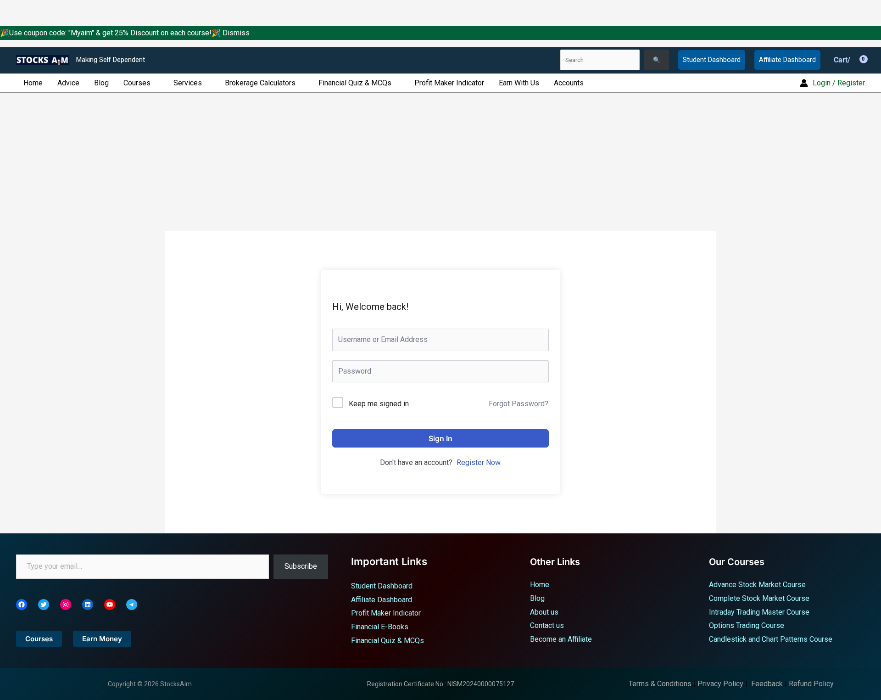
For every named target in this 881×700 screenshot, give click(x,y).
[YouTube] (109, 604)
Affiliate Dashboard (787, 60)
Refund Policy (811, 683)
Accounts (569, 82)
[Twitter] (43, 604)
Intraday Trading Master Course (759, 612)
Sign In (440, 438)
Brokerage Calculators (260, 82)
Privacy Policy (720, 683)
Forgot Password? (518, 403)
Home (33, 82)
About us (544, 612)
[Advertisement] (440, 162)
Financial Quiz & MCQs (354, 82)
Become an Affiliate (561, 639)
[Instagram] (65, 604)
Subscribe (300, 566)
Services (187, 82)
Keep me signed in (379, 403)
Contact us (547, 625)
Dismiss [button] (236, 32)
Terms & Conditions (660, 683)
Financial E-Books (379, 626)
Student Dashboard (712, 60)
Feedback (767, 683)
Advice (68, 82)
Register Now (479, 462)
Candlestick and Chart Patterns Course (770, 639)
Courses (137, 82)
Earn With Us (519, 82)
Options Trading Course (746, 625)
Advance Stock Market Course (757, 584)
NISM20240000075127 (480, 684)
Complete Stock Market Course (759, 598)
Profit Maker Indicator (449, 82)
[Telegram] (131, 604)
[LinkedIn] (87, 604)
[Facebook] (21, 604)
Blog (101, 82)
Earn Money (102, 638)
